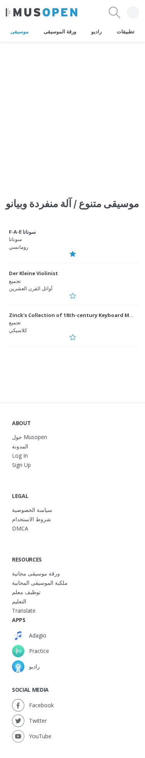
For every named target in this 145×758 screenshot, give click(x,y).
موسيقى (19, 31)
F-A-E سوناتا (22, 231)
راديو (96, 31)
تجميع (15, 280)
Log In (20, 455)
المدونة (20, 446)
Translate (24, 610)
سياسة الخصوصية (32, 509)
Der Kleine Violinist (33, 273)
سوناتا (15, 239)
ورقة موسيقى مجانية (36, 573)
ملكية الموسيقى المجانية (40, 582)
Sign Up (21, 465)
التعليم (19, 601)
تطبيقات (126, 31)
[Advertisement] (72, 115)
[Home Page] (41, 12)
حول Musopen (29, 437)
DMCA (20, 528)
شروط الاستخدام (31, 519)
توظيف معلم (26, 592)
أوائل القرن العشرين (31, 288)
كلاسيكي (18, 330)
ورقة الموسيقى (60, 31)
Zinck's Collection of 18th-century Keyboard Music (74, 315)
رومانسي (18, 246)
